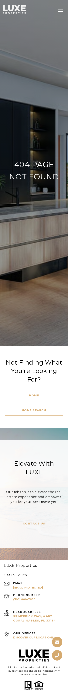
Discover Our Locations (33, 637)
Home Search (34, 410)
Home (34, 395)
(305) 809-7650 (24, 599)
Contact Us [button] (34, 523)
